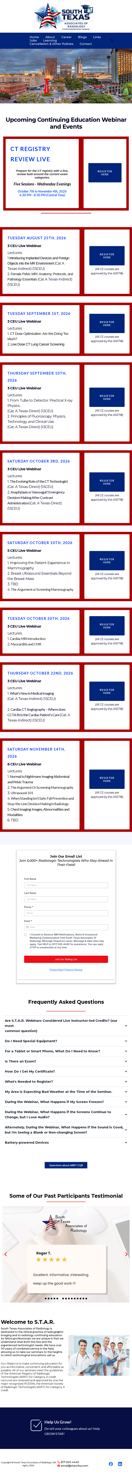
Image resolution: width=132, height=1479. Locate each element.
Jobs (33, 40)
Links (97, 37)
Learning (50, 40)
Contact (86, 44)
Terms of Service (73, 970)
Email (28, 921)
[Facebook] (110, 1464)
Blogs (82, 37)
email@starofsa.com (74, 1465)
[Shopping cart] (111, 40)
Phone (28, 907)
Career (66, 37)
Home (34, 37)
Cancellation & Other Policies (51, 44)
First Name (30, 878)
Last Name (30, 893)
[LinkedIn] (120, 1464)
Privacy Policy (57, 970)
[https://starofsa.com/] (64, 16)
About (50, 37)
